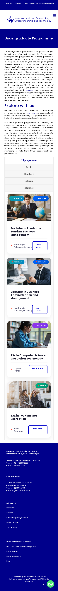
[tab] (29, 160)
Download (11, 508)
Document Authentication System (21, 546)
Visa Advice (11, 527)
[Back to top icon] (44, 585)
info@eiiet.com (47, 3)
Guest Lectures (12, 522)
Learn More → (39, 245)
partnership (33, 113)
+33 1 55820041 (31, 3)
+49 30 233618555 (13, 3)
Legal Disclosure (13, 556)
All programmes (29, 160)
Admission (11, 503)
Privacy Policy (12, 551)
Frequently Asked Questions (18, 541)
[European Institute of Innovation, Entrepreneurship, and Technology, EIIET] (29, 19)
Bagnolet (29, 188)
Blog (8, 561)
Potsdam (29, 181)
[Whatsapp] (50, 584)
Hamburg (29, 174)
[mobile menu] (54, 15)
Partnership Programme (17, 517)
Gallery (9, 512)
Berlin (29, 167)
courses (29, 90)
